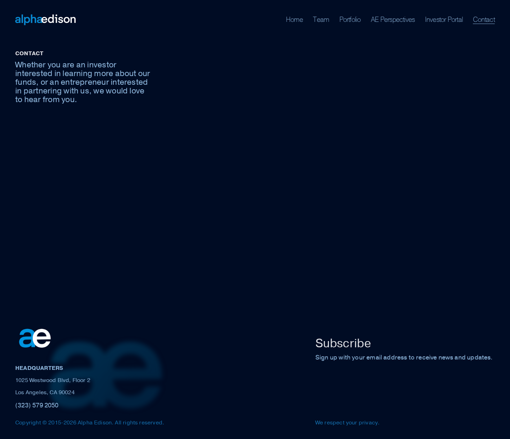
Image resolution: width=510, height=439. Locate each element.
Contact (484, 19)
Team (321, 19)
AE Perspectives (393, 19)
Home (294, 19)
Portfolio (350, 19)
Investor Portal (444, 19)
